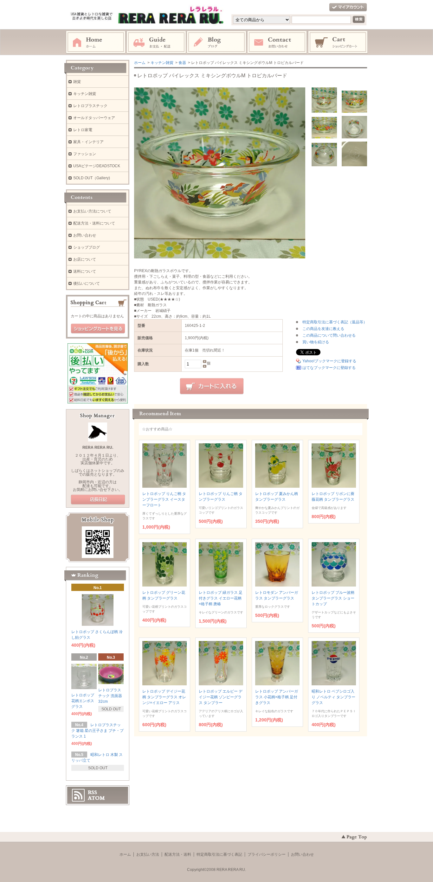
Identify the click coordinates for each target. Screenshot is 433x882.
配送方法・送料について (94, 223)
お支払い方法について (92, 211)
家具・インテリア (88, 142)
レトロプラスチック (90, 106)
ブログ (217, 42)
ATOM (96, 798)
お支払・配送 (156, 42)
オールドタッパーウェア (94, 118)
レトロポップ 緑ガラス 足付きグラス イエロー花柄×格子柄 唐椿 (220, 598)
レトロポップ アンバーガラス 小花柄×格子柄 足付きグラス (276, 697)
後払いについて (86, 283)
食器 (182, 62)
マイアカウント (348, 7)
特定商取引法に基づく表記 (219, 854)
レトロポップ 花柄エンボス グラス (82, 701)
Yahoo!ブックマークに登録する (329, 361)
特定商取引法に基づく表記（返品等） (334, 322)
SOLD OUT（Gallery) (91, 178)
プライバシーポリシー (267, 854)
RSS (92, 792)
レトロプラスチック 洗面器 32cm (110, 696)
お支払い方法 (147, 854)
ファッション (84, 154)
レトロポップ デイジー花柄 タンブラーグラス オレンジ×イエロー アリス (164, 697)
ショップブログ (86, 247)
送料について (84, 271)
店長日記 (98, 500)
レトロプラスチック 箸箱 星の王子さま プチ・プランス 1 (97, 731)
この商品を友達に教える (323, 329)
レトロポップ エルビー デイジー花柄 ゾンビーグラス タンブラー (220, 697)
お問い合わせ (277, 42)
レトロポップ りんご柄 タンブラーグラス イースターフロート (164, 499)
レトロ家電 (82, 130)
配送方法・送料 (178, 854)
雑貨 (77, 81)
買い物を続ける (315, 342)
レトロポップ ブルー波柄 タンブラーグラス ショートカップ (333, 598)
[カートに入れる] (212, 386)
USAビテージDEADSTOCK (96, 166)
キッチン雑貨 (162, 62)
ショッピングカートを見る (98, 329)
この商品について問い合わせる (329, 335)
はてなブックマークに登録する (329, 367)
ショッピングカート (338, 42)
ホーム (96, 42)
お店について (84, 259)
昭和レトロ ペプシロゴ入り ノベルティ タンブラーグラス (333, 697)
